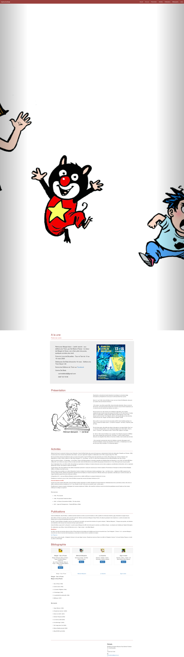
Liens (181, 2)
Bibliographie (175, 2)
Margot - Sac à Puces (61, 573)
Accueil (141, 2)
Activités (161, 2)
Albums (60, 567)
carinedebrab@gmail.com (113, 655)
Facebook (80, 367)
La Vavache (103, 573)
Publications (167, 2)
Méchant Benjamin (82, 573)
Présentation (154, 2)
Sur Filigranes (54, 535)
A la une (147, 2)
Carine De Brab (5, 2)
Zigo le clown (123, 573)
